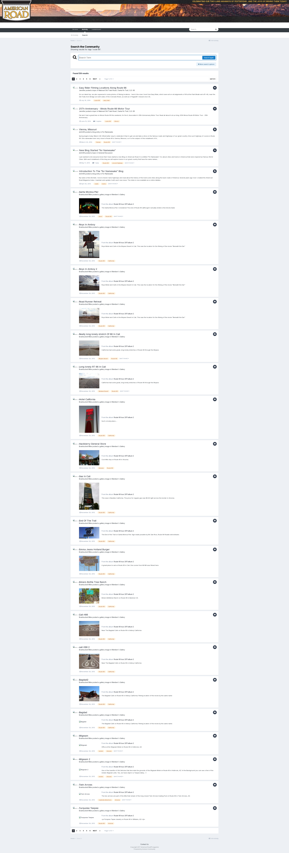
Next (95, 79)
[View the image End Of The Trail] (89, 532)
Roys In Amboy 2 (88, 269)
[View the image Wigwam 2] (83, 769)
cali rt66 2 (84, 647)
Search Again (209, 58)
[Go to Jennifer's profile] (75, 88)
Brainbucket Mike (85, 194)
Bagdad (83, 712)
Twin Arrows (85, 784)
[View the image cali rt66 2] (89, 661)
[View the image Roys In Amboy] (89, 244)
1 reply (96, 163)
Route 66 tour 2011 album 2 (124, 204)
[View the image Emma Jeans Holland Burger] (89, 563)
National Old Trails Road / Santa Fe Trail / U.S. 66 (117, 90)
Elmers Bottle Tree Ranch (92, 582)
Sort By (212, 79)
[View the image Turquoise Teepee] (86, 817)
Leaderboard (96, 29)
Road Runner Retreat (90, 301)
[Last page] (99, 79)
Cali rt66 (83, 614)
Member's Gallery (118, 194)
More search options (206, 64)
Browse (75, 29)
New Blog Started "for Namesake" (97, 150)
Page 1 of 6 (109, 79)
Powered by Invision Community (144, 849)
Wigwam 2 (84, 759)
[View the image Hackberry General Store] (89, 457)
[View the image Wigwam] (83, 745)
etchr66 (82, 132)
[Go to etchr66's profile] (75, 130)
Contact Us (144, 844)
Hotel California (87, 399)
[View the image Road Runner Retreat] (89, 315)
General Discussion (105, 153)
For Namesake (107, 132)
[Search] (215, 29)
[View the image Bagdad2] (89, 693)
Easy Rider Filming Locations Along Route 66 (102, 87)
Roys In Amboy (87, 224)
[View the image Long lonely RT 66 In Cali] (89, 380)
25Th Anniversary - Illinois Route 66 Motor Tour (104, 108)
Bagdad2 (83, 679)
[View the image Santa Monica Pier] (89, 206)
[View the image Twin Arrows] (84, 794)
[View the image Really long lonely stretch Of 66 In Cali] (89, 348)
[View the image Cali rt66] (89, 628)
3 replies (98, 121)
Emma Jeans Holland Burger (94, 549)
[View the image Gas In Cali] (89, 496)
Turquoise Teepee (88, 808)
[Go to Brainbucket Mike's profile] (75, 193)
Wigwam (83, 735)
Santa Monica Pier (88, 192)
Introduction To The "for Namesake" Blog (101, 171)
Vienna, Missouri (88, 129)
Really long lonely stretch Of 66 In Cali (99, 334)
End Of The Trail (87, 520)
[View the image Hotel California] (89, 419)
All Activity (74, 35)
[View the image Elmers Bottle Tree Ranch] (89, 596)
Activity (85, 29)
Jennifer (82, 90)
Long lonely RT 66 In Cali (92, 366)
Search (85, 35)
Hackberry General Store (92, 443)
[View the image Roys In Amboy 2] (89, 283)
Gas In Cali (84, 476)
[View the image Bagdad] (82, 722)
